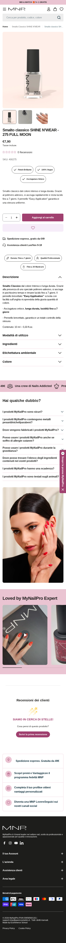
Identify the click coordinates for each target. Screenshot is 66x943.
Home (5, 27)
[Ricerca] (59, 17)
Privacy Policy (9, 928)
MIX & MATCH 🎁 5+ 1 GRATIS (33, 2)
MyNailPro (14, 918)
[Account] (49, 9)
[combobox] (33, 17)
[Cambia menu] (4, 9)
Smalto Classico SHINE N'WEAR (26, 27)
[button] (33, 277)
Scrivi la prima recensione (33, 734)
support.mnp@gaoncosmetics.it (16, 920)
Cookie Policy (25, 928)
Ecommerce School (19, 922)
